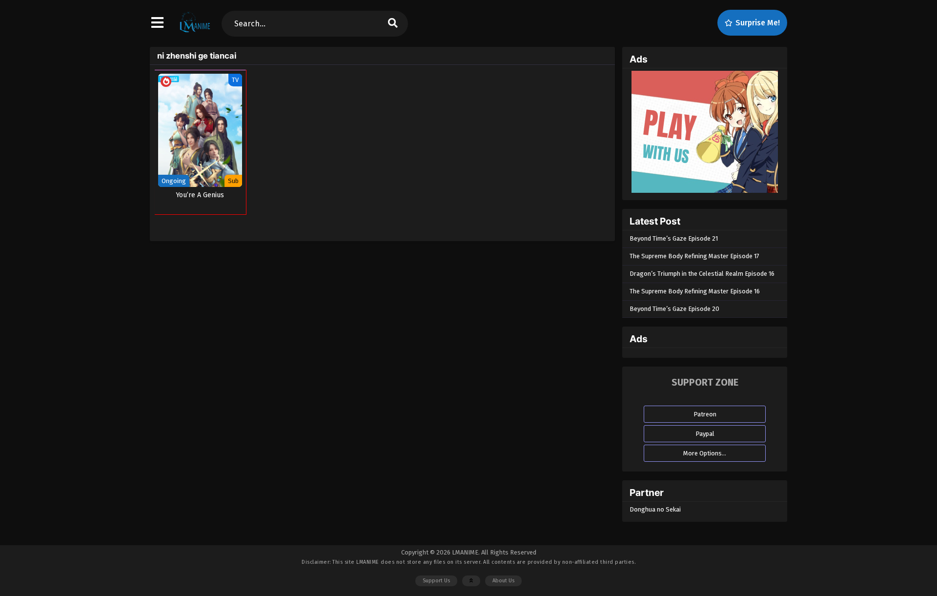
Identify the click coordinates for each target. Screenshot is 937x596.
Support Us (436, 580)
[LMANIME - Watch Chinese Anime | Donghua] (195, 31)
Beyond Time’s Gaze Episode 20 (674, 308)
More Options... (704, 453)
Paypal (704, 433)
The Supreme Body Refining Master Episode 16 (695, 291)
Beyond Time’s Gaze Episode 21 (674, 238)
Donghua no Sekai (655, 509)
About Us (503, 580)
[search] (393, 24)
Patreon (704, 414)
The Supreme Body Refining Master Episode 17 (694, 256)
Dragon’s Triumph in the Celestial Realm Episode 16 (702, 273)
